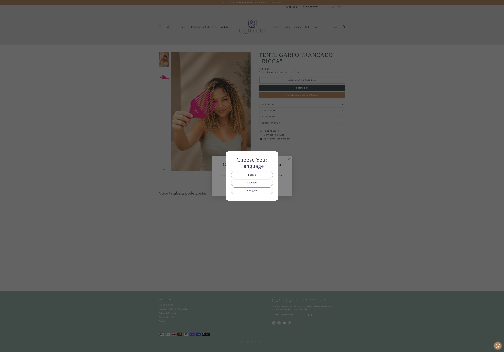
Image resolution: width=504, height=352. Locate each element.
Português (252, 190)
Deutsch (252, 182)
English (252, 175)
